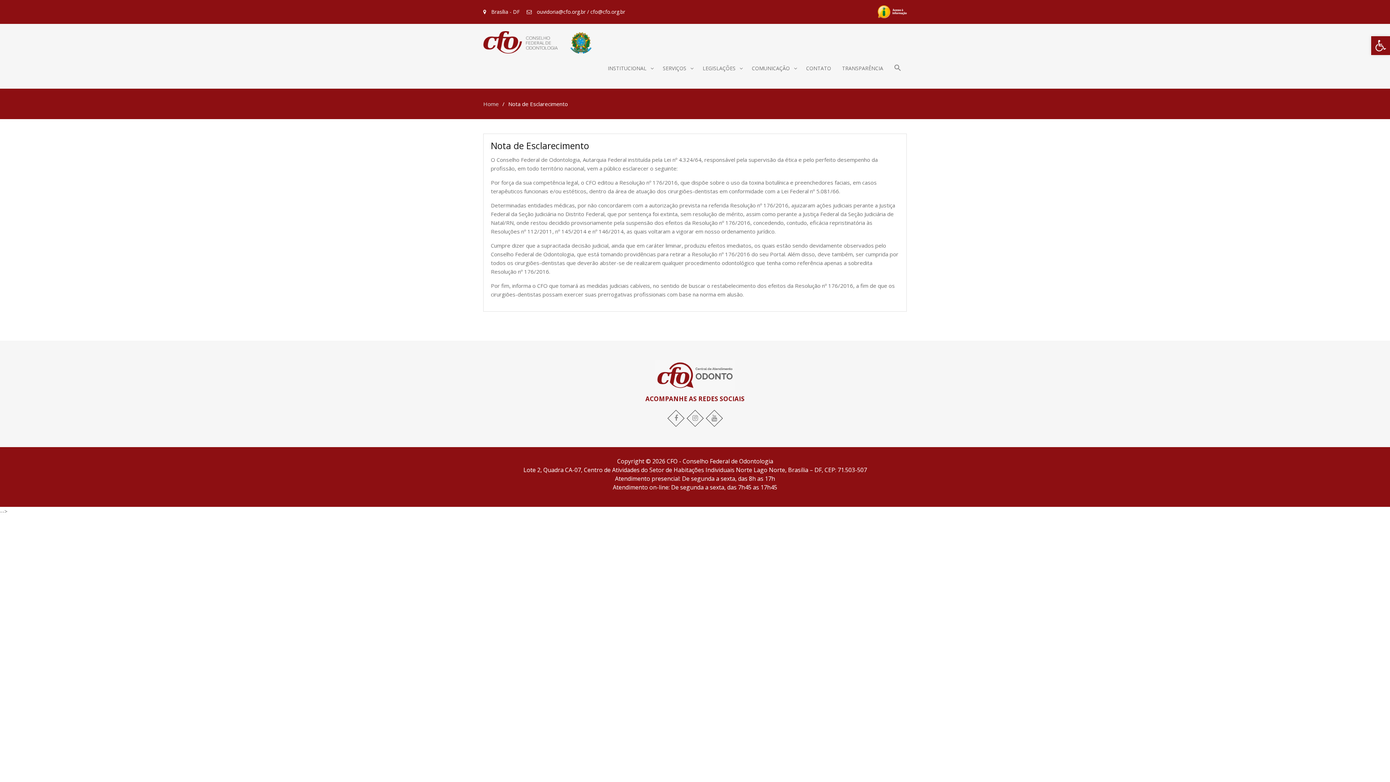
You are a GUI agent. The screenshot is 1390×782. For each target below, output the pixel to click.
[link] (1380, 45)
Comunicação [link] (771, 68)
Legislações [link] (719, 68)
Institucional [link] (627, 68)
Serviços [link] (674, 68)
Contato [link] (818, 68)
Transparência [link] (862, 68)
